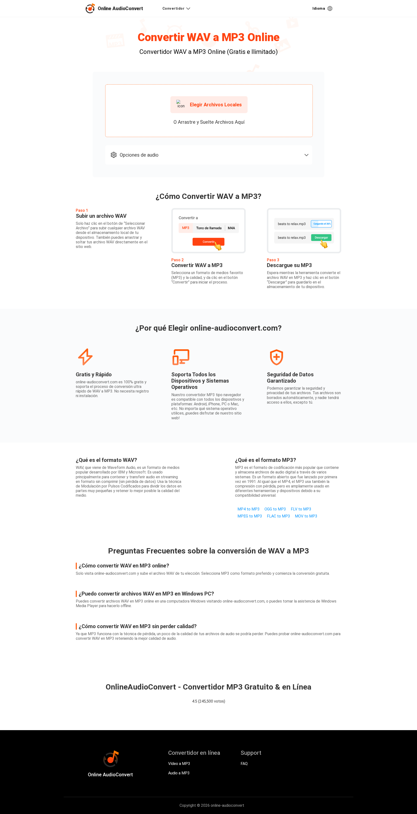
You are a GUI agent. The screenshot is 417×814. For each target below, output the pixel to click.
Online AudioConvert (120, 8)
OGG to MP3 (275, 509)
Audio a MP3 (179, 773)
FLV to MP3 (301, 509)
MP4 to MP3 (248, 509)
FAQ (244, 763)
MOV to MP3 (306, 516)
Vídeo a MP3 (179, 763)
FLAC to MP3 (278, 516)
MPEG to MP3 (249, 516)
